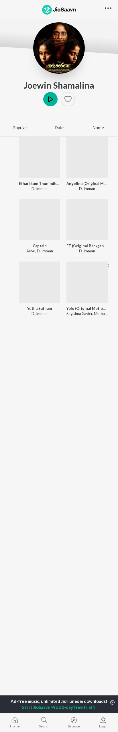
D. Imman (40, 188)
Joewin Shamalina (59, 85)
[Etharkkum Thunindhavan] (39, 157)
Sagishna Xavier (79, 313)
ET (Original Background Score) (87, 246)
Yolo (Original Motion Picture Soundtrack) (87, 308)
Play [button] (50, 99)
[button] (68, 99)
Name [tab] (98, 127)
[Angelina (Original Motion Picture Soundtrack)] (87, 157)
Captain (40, 246)
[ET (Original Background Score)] (87, 219)
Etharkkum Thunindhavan (39, 183)
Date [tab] (59, 127)
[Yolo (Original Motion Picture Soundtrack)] (87, 282)
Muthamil (102, 313)
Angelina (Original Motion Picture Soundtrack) (87, 183)
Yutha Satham (39, 308)
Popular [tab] (20, 127)
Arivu (30, 251)
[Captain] (39, 219)
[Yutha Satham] (39, 282)
